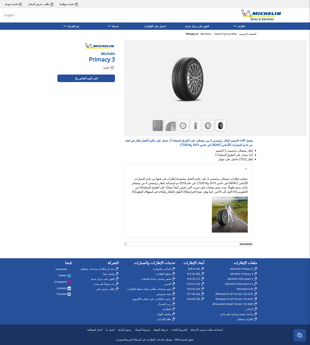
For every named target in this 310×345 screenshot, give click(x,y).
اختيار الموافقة (94, 329)
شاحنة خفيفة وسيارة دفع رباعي (237, 314)
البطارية (167, 309)
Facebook (61, 269)
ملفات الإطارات (245, 263)
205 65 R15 (194, 273)
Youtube (62, 294)
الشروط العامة (179, 329)
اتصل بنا (110, 329)
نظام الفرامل (164, 319)
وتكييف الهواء (164, 314)
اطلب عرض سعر (105, 289)
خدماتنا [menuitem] (114, 26)
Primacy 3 (192, 34)
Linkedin (62, 288)
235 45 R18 (194, 284)
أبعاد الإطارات (194, 263)
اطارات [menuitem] (240, 26)
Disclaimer (246, 244)
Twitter (62, 275)
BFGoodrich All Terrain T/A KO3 (234, 294)
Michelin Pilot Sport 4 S (239, 284)
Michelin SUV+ (245, 289)
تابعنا (68, 263)
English (9, 15)
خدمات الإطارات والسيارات (154, 263)
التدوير (168, 284)
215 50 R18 (194, 279)
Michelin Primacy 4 (242, 273)
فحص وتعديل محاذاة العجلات (156, 279)
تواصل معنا (109, 273)
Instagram (60, 281)
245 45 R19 (194, 289)
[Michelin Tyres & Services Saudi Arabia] (261, 15)
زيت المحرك (165, 304)
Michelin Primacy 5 (242, 268)
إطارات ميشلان (245, 319)
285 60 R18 (194, 299)
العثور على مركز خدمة (103, 279)
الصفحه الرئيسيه (247, 34)
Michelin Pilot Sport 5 (240, 279)
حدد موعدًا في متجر (104, 284)
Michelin (206, 34)
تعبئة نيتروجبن (164, 294)
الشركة (113, 263)
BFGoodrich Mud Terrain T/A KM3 (233, 304)
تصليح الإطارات (163, 273)
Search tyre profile (225, 34)
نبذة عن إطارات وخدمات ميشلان (98, 268)
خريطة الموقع (161, 329)
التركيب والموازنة (162, 268)
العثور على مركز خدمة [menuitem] (197, 26)
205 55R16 (194, 268)
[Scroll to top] (301, 324)
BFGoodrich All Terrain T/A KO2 (234, 299)
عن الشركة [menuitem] (72, 26)
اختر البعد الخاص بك (86, 78)
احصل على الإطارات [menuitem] (155, 26)
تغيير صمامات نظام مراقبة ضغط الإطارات (149, 289)
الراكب (250, 309)
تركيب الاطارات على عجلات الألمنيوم (152, 299)
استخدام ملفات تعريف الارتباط (207, 329)
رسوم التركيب (124, 329)
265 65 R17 (194, 294)
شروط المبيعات (142, 329)
